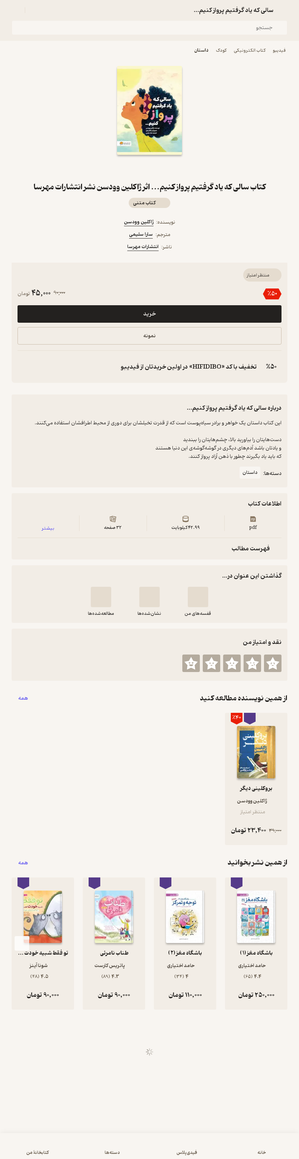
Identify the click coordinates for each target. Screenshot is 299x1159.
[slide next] (22, 943)
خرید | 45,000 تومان (149, 1149)
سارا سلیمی (141, 234)
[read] (101, 597)
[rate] (272, 663)
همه (23, 698)
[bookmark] (167, 168)
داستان (201, 50)
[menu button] (16, 10)
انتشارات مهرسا (143, 247)
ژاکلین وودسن (139, 222)
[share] (132, 168)
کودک (221, 50)
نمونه (149, 336)
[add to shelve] (198, 597)
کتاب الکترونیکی (249, 50)
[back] (283, 10)
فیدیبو (279, 50)
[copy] (25, 367)
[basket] (34, 10)
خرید (149, 314)
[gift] (149, 168)
